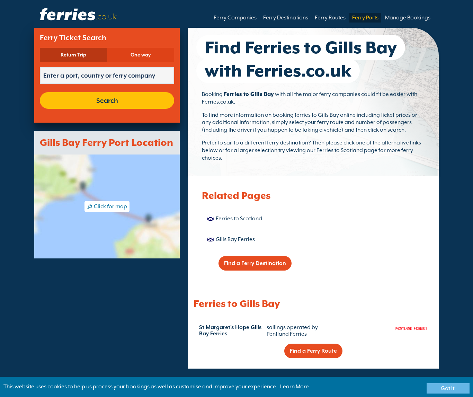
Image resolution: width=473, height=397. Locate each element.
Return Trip (73, 55)
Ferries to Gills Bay (249, 94)
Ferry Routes (330, 18)
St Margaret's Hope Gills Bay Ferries (230, 330)
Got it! (448, 388)
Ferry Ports (365, 18)
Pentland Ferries (287, 334)
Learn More (294, 386)
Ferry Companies (235, 18)
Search (107, 100)
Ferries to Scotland (239, 218)
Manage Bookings (407, 18)
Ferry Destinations (285, 18)
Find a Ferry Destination (255, 263)
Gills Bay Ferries (235, 239)
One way (141, 55)
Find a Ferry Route (313, 351)
